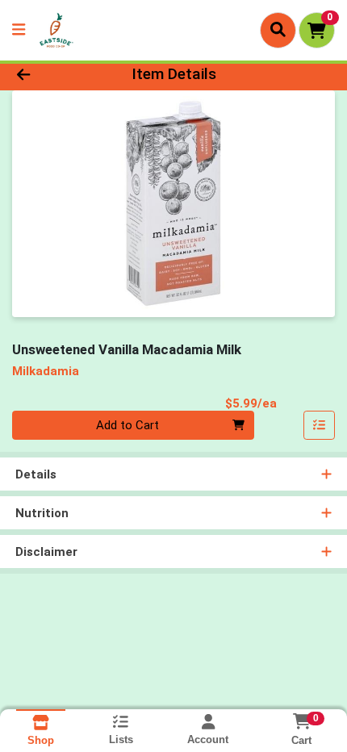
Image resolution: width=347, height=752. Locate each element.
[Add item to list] (319, 425)
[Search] (278, 30)
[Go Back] (52, 75)
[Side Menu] (18, 30)
